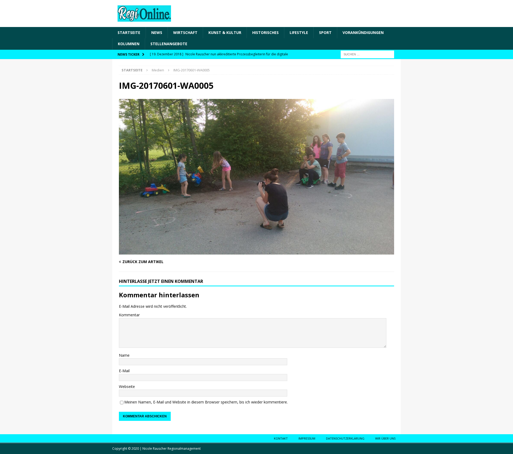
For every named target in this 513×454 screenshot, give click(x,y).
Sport (325, 32)
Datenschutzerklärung (345, 438)
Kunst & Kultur (224, 32)
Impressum (306, 438)
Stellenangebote (168, 43)
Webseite (127, 386)
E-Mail (124, 370)
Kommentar (129, 314)
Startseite (129, 32)
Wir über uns (385, 438)
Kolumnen (128, 43)
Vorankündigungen (363, 32)
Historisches (265, 32)
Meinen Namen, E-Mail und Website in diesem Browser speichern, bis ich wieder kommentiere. (206, 402)
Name (124, 355)
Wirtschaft (185, 32)
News (156, 32)
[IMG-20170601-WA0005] (256, 251)
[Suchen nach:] (367, 53)
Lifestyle (299, 32)
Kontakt (281, 438)
